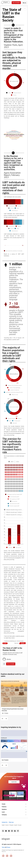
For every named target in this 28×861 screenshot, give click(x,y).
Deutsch (7, 825)
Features (4, 806)
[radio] (11, 462)
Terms (3, 847)
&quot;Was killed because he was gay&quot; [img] (14, 134)
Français (19, 825)
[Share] (4, 664)
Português (11, 825)
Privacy (8, 847)
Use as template (16, 2)
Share (5, 643)
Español (15, 825)
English (3, 825)
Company (4, 814)
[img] (14, 74)
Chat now (11, 822)
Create (3, 804)
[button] (9, 92)
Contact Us (4, 822)
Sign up (24, 2)
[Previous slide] (2, 718)
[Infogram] (5, 2)
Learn (3, 812)
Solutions (4, 809)
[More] (25, 8)
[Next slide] (6, 718)
